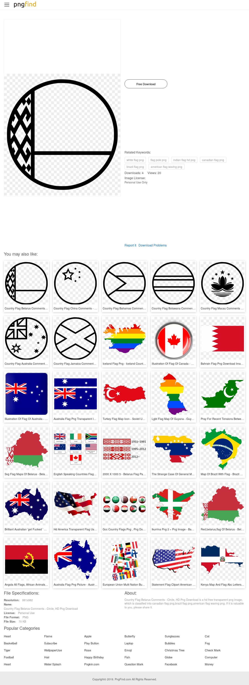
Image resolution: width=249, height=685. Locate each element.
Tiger (7, 650)
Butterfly (129, 636)
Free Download (145, 84)
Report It (130, 245)
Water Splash (52, 664)
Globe (168, 657)
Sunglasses (172, 636)
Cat (207, 636)
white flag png (135, 160)
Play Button (91, 643)
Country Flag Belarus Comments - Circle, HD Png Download (42, 308)
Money (209, 664)
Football (9, 657)
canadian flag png (213, 160)
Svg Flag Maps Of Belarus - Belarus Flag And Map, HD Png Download (48, 474)
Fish (127, 657)
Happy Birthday (94, 657)
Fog (207, 643)
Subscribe (50, 643)
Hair (46, 657)
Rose (87, 650)
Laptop (128, 643)
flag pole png (159, 160)
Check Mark (213, 650)
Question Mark (133, 664)
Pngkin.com (91, 664)
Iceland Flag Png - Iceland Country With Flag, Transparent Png (141, 363)
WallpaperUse (53, 650)
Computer (211, 657)
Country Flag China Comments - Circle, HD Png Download (89, 308)
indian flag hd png (184, 160)
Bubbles (170, 643)
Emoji (128, 650)
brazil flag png (135, 167)
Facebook (171, 664)
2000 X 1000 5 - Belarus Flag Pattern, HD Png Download (138, 474)
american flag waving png (166, 167)
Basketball (10, 643)
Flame (48, 636)
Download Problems (153, 245)
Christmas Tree (174, 650)
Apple (87, 636)
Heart (7, 636)
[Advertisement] (62, 46)
